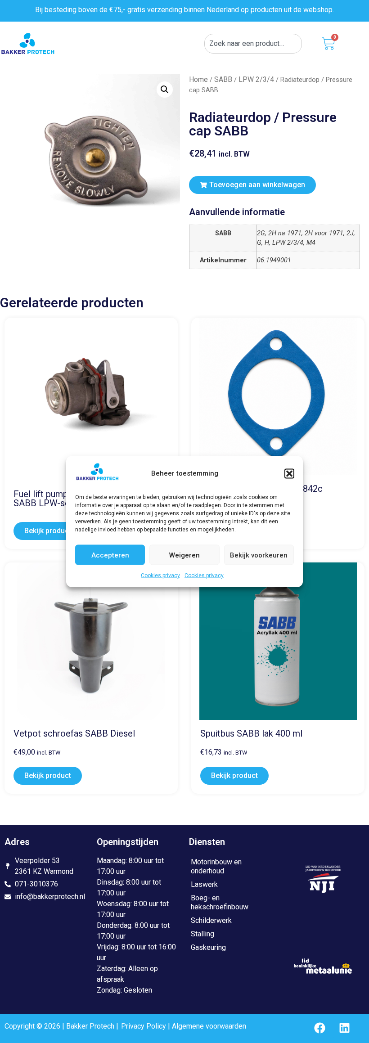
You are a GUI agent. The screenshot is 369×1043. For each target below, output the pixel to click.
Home (198, 79)
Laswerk (204, 884)
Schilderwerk (211, 920)
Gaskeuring (208, 947)
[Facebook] (320, 1027)
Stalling (202, 934)
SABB (223, 79)
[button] (289, 473)
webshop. (318, 9)
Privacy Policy (143, 1026)
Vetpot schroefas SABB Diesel (74, 733)
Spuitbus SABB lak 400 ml (251, 733)
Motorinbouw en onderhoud (216, 866)
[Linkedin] (344, 1027)
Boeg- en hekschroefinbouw (219, 902)
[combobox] (253, 44)
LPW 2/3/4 (256, 79)
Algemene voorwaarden (209, 1026)
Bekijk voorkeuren (259, 555)
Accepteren (110, 555)
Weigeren (184, 555)
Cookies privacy (160, 575)
